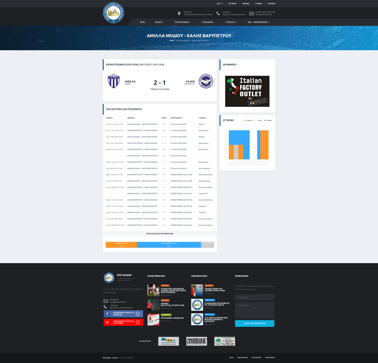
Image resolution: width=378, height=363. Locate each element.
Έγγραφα (233, 3)
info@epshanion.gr (263, 14)
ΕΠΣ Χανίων (107, 358)
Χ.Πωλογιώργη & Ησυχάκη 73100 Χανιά (198, 14)
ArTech (115, 358)
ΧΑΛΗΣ (190, 81)
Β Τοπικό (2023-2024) (179, 137)
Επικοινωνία (270, 357)
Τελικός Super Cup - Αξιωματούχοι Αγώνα (215, 289)
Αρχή (142, 22)
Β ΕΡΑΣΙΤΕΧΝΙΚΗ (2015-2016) (181, 200)
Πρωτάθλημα (182, 22)
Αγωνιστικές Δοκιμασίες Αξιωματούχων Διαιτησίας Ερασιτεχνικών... (173, 290)
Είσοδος (271, 3)
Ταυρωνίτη (203, 193)
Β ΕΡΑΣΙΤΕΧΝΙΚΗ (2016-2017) (181, 187)
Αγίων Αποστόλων (206, 175)
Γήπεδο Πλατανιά (160, 89)
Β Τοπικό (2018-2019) (179, 162)
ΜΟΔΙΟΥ (128, 84)
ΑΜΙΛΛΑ (130, 81)
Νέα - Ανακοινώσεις (258, 22)
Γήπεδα (258, 3)
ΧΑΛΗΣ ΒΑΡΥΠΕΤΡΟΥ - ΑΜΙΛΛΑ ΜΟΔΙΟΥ (142, 130)
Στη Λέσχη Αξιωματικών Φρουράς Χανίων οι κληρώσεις (216, 319)
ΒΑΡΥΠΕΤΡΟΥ (190, 84)
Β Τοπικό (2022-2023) (179, 149)
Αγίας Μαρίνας (204, 168)
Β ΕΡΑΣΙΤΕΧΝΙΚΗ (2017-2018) (181, 175)
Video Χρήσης (242, 357)
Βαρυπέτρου (204, 130)
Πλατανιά (202, 206)
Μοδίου (202, 124)
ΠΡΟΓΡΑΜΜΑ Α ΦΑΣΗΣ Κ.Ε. (172, 318)
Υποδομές (207, 22)
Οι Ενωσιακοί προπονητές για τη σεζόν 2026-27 (217, 304)
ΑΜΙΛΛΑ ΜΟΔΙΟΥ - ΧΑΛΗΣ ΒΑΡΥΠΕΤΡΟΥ (142, 124)
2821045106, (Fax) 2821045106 (234, 14)
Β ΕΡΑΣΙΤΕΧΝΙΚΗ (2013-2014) (181, 225)
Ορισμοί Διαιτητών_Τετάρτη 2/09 (172, 304)
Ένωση (158, 22)
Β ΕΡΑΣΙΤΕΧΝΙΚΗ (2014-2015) (181, 212)
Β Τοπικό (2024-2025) (179, 124)
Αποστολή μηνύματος (254, 323)
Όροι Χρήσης (256, 357)
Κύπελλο (230, 22)
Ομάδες (246, 3)
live (219, 3)
